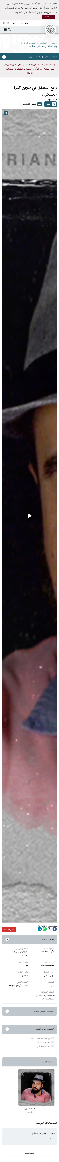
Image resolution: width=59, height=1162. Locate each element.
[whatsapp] (45, 930)
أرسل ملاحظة (48, 17)
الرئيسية (54, 43)
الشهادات (43, 43)
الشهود (46, 56)
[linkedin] (40, 930)
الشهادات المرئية (29, 43)
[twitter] (49, 930)
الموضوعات (29, 56)
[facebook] (54, 930)
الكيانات (38, 56)
